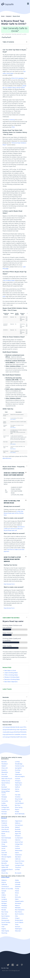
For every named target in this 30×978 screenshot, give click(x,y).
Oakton (17, 791)
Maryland (4, 818)
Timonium (18, 867)
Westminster (18, 850)
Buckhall (4, 787)
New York (4, 914)
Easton (17, 852)
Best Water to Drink (10, 670)
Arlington (18, 780)
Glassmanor (18, 774)
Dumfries (17, 770)
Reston (17, 809)
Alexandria (4, 772)
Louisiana (4, 899)
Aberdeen (18, 857)
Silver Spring (18, 807)
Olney (3, 844)
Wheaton (18, 835)
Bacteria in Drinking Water (12, 679)
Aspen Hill (18, 833)
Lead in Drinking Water (11, 672)
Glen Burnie (5, 829)
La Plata (17, 761)
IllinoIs (17, 893)
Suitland (17, 778)
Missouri (17, 905)
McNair (17, 811)
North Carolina (19, 914)
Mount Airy (4, 873)
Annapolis (4, 842)
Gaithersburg (5, 831)
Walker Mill (18, 785)
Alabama (4, 880)
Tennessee (4, 924)
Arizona (3, 882)
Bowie (3, 833)
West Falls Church (6, 778)
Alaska (17, 880)
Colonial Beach (19, 803)
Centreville (4, 801)
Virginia (3, 928)
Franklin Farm (5, 809)
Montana (4, 907)
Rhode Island (19, 920)
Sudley (3, 803)
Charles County (19, 766)
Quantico (4, 770)
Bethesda (4, 805)
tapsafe (9, 4)
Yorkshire (17, 797)
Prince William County (5, 792)
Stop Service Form (9, 608)
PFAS (13, 127)
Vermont (17, 926)
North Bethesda (19, 813)
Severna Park (19, 842)
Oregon (17, 918)
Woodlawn (4, 764)
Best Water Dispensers (10, 681)
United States (5, 877)
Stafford (17, 787)
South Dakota (19, 922)
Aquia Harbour (5, 783)
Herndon (4, 813)
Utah (2, 926)
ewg (4, 296)
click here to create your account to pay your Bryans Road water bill (14, 528)
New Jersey (4, 912)
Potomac (4, 811)
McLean (3, 799)
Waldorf (3, 766)
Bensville (4, 761)
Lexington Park (19, 865)
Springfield (18, 768)
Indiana (3, 895)
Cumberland (18, 838)
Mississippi (4, 905)
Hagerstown (18, 821)
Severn (3, 835)
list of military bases (9, 280)
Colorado (17, 884)
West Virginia (5, 931)
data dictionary (7, 458)
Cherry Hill (4, 768)
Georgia (3, 890)
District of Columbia (7, 888)
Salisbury (17, 823)
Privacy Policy (17, 960)
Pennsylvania (5, 920)
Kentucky (18, 897)
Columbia (4, 825)
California (17, 859)
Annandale (4, 776)
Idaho (3, 893)
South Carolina (5, 922)
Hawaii (17, 890)
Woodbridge (18, 764)
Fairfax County (5, 780)
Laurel (3, 848)
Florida (17, 888)
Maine (16, 899)
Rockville (17, 829)
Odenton (17, 840)
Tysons (3, 794)
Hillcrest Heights (20, 776)
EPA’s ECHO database (17, 78)
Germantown (19, 825)
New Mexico (18, 912)
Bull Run (17, 805)
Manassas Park (5, 789)
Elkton (3, 859)
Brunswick (18, 873)
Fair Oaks (17, 794)
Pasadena (4, 846)
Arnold (3, 850)
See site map (5, 968)
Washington (18, 783)
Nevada (3, 909)
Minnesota (18, 903)
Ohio (16, 916)
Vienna (17, 789)
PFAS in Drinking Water (11, 675)
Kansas (3, 897)
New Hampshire (19, 909)
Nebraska (17, 907)
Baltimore (4, 821)
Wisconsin (18, 931)
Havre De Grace (19, 861)
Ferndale (4, 854)
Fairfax (3, 785)
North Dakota (5, 916)
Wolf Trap (18, 801)
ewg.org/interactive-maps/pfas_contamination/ (16, 734)
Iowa (16, 895)
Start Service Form (9, 584)
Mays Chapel (5, 865)
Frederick (4, 823)
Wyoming (4, 933)
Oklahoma (4, 918)
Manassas (4, 797)
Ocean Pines (18, 863)
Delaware (18, 886)
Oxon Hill (4, 774)
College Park (5, 807)
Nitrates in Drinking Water (11, 677)
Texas (16, 924)
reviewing (12, 119)
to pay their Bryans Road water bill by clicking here (13, 513)
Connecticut (5, 886)
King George (18, 799)
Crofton (17, 846)
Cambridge (4, 861)
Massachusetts (19, 901)
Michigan (4, 903)
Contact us (6, 960)
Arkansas (17, 882)
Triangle (17, 772)
